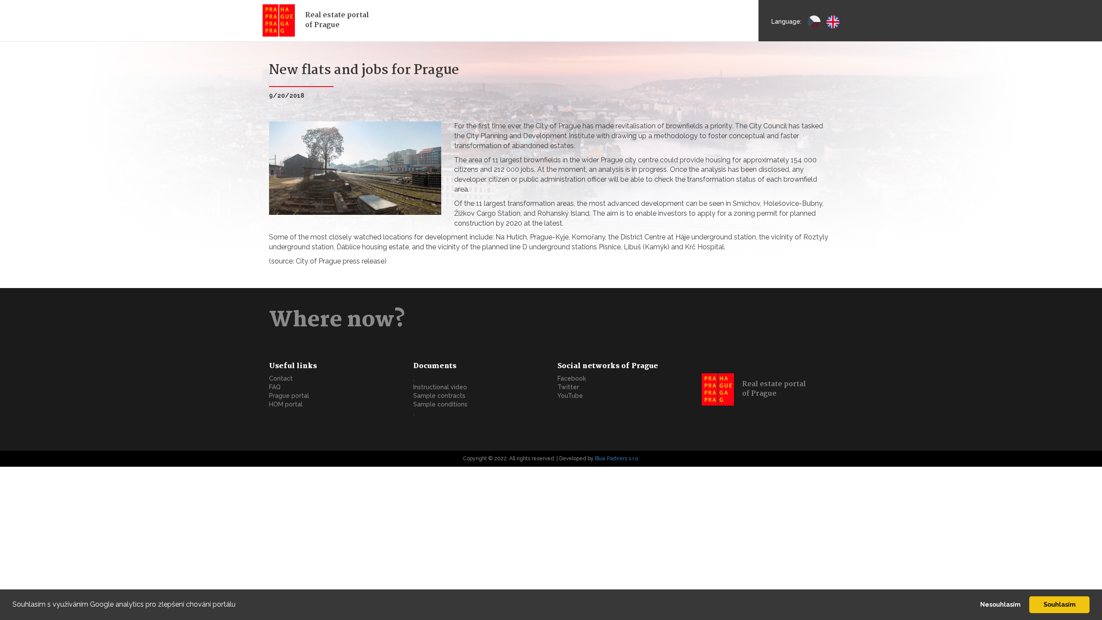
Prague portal (289, 395)
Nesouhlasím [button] (1000, 604)
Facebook (571, 378)
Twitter (568, 387)
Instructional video (440, 387)
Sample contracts (439, 395)
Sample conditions (440, 404)
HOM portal (286, 404)
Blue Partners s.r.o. (617, 459)
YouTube (570, 395)
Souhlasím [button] (1059, 604)
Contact (281, 378)
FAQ (275, 387)
